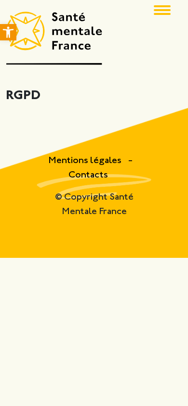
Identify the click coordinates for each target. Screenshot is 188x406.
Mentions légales (85, 161)
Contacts (88, 175)
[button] (8, 32)
